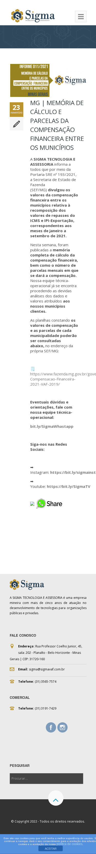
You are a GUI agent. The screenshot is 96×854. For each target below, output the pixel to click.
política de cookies (69, 844)
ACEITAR (51, 848)
